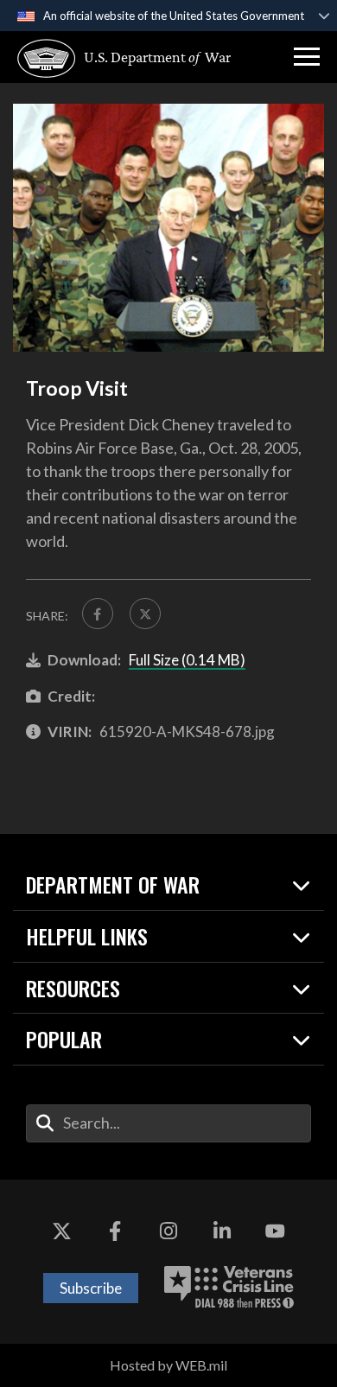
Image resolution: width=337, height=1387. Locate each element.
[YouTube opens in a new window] (274, 1231)
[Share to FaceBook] (97, 613)
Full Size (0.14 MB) (187, 660)
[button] (307, 57)
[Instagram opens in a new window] (168, 1231)
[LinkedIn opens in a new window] (222, 1231)
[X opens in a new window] (62, 1231)
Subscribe (91, 1288)
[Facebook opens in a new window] (115, 1231)
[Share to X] (145, 613)
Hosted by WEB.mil (168, 1365)
